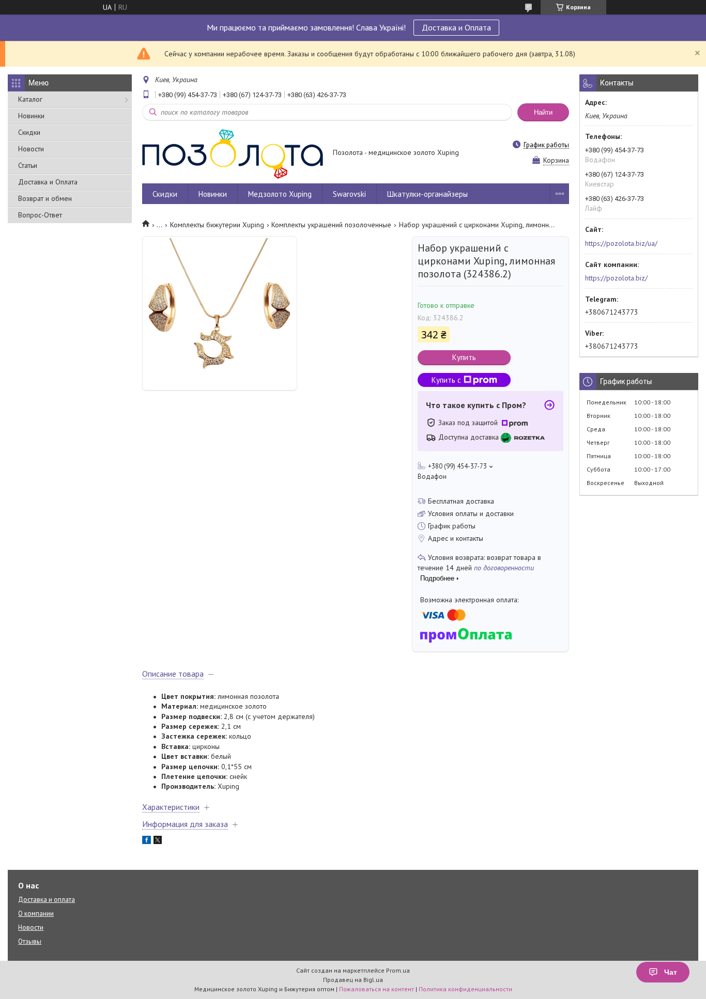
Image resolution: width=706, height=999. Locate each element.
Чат (670, 972)
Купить (464, 357)
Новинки (31, 115)
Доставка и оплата (46, 899)
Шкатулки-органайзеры (427, 194)
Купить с (446, 380)
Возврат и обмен (45, 198)
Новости (31, 148)
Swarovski (349, 194)
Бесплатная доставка (461, 501)
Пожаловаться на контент (376, 989)
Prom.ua (398, 970)
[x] (158, 841)
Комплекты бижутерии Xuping (217, 224)
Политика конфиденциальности (465, 989)
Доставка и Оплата (456, 27)
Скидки (29, 132)
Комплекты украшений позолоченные (331, 224)
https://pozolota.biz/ (616, 278)
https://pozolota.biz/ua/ (621, 243)
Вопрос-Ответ (40, 215)
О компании (36, 913)
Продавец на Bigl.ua (353, 980)
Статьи (27, 165)
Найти (543, 112)
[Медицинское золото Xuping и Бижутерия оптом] (232, 153)
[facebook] (146, 841)
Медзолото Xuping (280, 194)
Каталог (30, 99)
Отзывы (29, 941)
